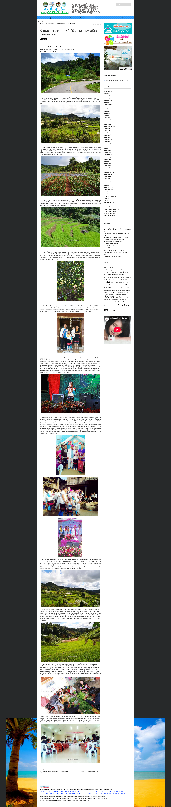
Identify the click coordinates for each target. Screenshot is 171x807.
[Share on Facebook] (93, 24)
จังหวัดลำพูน (107, 148)
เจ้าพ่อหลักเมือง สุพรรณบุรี (113, 294)
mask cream (123, 268)
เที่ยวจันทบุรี (120, 297)
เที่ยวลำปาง (122, 300)
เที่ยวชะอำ (126, 297)
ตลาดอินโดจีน (114, 279)
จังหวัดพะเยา (107, 128)
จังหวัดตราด (107, 113)
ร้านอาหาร (106, 200)
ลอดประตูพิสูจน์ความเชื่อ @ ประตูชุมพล (114, 250)
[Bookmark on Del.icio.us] (98, 24)
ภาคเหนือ (69, 18)
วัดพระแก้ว (121, 290)
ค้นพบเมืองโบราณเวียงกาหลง (111, 246)
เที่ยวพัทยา (115, 300)
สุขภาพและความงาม (56, 18)
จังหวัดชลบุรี (107, 107)
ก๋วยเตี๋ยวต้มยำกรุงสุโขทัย (109, 270)
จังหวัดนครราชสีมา (109, 117)
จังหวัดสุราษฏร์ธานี (109, 157)
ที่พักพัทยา (109, 282)
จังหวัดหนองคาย (108, 161)
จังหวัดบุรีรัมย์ (107, 124)
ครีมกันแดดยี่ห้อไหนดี (121, 272)
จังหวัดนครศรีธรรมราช (109, 120)
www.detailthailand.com (51, 800)
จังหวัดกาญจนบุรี (108, 98)
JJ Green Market (115, 268)
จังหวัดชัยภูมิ (107, 109)
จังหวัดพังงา (107, 130)
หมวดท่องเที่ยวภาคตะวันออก (111, 209)
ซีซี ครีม (116, 277)
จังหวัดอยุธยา (107, 163)
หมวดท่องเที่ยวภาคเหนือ (65, 23)
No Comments (97, 34)
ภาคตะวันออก (110, 18)
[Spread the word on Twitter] (95, 24)
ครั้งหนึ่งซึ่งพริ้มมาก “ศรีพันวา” (111, 243)
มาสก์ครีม (114, 285)
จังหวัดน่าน (106, 122)
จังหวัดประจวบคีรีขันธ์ (109, 126)
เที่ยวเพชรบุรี (113, 306)
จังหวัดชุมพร (107, 111)
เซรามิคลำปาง (123, 294)
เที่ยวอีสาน (118, 302)
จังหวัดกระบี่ (107, 96)
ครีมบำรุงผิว (107, 275)
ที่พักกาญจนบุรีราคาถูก (83, 800)
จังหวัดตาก (106, 115)
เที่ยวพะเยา (107, 300)
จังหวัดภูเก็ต (107, 137)
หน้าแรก (42, 18)
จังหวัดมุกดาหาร (108, 139)
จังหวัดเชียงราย (108, 174)
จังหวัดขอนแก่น (108, 100)
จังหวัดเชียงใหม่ (108, 176)
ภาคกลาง (41, 21)
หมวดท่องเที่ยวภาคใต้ (109, 215)
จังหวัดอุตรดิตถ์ (108, 168)
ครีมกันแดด (110, 272)
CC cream (107, 268)
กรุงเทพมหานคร (108, 91)
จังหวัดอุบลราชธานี (109, 172)
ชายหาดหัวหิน (110, 277)
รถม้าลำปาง (121, 285)
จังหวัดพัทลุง (107, 133)
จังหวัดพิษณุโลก (108, 135)
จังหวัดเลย (106, 183)
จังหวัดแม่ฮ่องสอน (47, 23)
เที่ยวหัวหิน (111, 302)
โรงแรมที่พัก (107, 218)
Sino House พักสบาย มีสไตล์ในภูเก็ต (113, 241)
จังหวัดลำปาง (107, 146)
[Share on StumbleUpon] (100, 24)
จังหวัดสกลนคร (107, 150)
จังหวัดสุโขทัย (107, 159)
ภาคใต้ (121, 18)
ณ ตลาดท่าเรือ (123, 277)
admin (43, 34)
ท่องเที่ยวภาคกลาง (108, 189)
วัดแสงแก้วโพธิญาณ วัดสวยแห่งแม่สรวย (114, 248)
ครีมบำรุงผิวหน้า (118, 275)
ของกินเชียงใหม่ (121, 270)
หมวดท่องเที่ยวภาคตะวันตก (111, 207)
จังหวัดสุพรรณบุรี (108, 154)
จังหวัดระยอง (107, 141)
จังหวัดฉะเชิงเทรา (108, 104)
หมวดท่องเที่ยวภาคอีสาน (110, 211)
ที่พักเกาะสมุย (118, 282)
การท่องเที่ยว (107, 93)
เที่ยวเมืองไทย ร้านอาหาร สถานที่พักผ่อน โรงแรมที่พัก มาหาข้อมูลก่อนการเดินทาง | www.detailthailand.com (71, 798)
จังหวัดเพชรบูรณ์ (108, 181)
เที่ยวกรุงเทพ (109, 296)
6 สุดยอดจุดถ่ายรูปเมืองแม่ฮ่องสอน (112, 256)
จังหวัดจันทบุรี (107, 102)
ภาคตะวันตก (98, 18)
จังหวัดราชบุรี (107, 144)
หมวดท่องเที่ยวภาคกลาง (110, 205)
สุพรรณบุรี (119, 292)
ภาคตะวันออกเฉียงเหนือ (83, 18)
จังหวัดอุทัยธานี (108, 170)
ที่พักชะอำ (120, 279)
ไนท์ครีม (112, 311)
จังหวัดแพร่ (106, 185)
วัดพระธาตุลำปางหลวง (121, 288)
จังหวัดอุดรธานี (107, 165)
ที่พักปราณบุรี (69, 800)
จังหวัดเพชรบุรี (107, 178)
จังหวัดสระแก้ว (107, 152)
